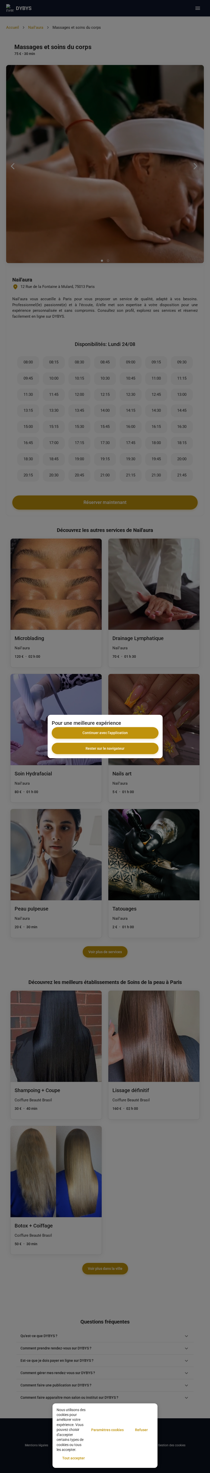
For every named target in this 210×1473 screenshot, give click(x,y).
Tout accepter (73, 1458)
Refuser (141, 1430)
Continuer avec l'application (105, 733)
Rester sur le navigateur (105, 748)
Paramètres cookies (107, 1430)
